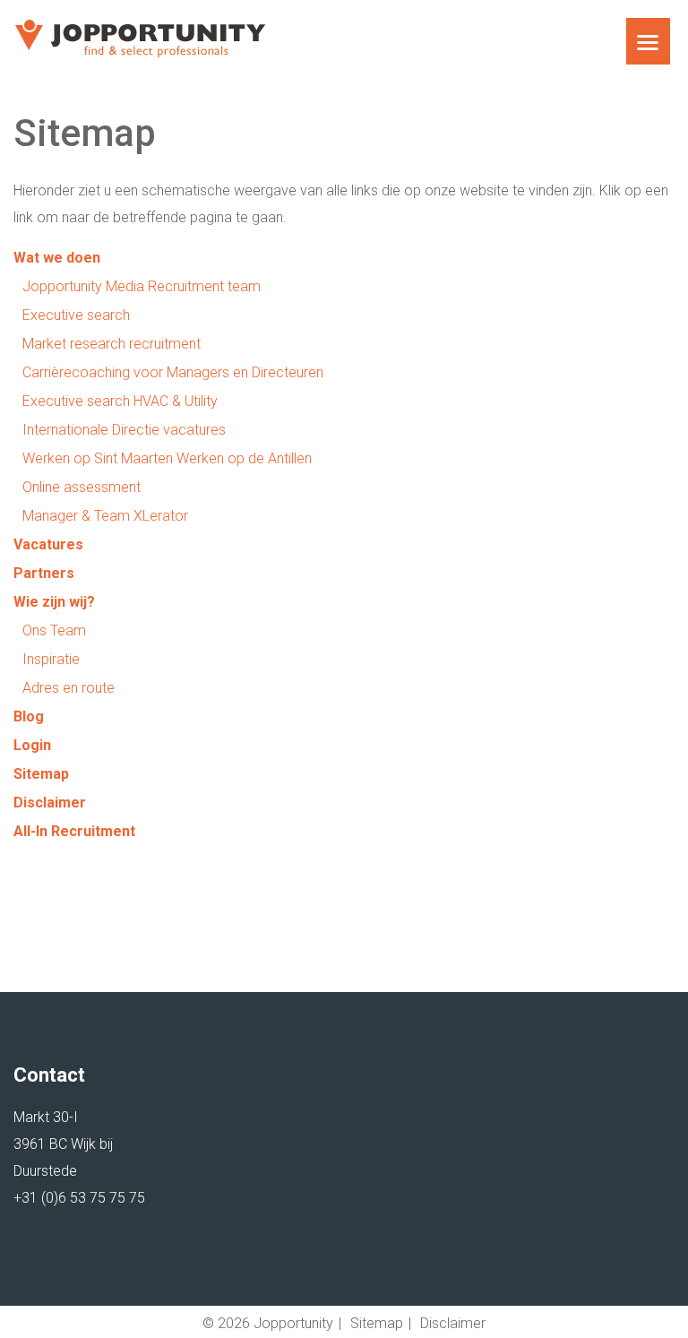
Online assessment (81, 487)
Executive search (76, 315)
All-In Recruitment (74, 831)
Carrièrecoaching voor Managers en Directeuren (172, 372)
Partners (43, 573)
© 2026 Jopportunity (267, 1323)
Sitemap (41, 773)
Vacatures (48, 544)
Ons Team (54, 630)
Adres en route (68, 687)
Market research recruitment (111, 343)
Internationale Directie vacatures (124, 429)
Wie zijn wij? (54, 601)
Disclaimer (49, 802)
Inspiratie (51, 659)
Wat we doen (56, 257)
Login (32, 745)
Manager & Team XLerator (105, 515)
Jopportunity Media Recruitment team (141, 286)
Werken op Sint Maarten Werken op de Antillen (167, 458)
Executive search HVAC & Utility (120, 401)
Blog (28, 716)
